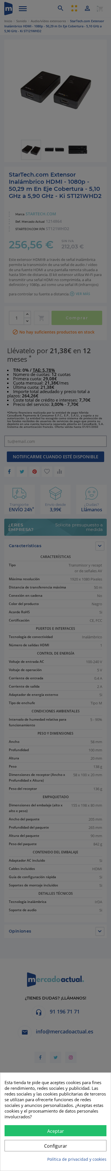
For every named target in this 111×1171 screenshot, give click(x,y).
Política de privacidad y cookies (76, 1159)
